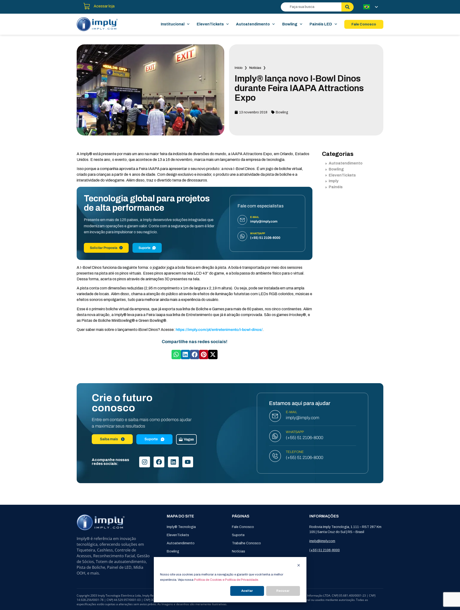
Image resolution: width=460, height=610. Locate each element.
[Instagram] (144, 462)
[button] (176, 354)
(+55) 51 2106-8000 (304, 437)
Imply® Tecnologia (181, 527)
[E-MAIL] (275, 416)
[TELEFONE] (275, 456)
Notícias (255, 68)
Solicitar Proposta (103, 248)
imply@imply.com (302, 417)
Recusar (283, 590)
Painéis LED (321, 24)
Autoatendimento (253, 24)
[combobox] (311, 7)
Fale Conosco (243, 527)
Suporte (144, 248)
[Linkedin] (173, 462)
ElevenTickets (210, 24)
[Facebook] (159, 462)
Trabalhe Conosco (246, 543)
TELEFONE (295, 452)
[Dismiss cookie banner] (298, 566)
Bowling (289, 24)
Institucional (172, 24)
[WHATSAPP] (275, 436)
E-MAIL (291, 412)
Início (238, 68)
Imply (334, 181)
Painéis (336, 187)
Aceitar (247, 590)
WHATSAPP (295, 432)
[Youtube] (187, 462)
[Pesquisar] (347, 7)
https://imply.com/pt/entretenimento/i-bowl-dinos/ (219, 330)
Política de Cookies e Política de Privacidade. (226, 579)
